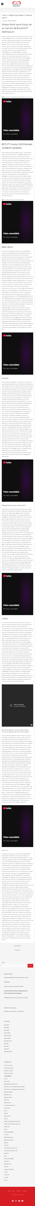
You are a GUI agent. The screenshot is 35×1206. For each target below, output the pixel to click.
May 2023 (6, 1046)
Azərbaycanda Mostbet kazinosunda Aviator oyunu (16, 977)
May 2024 (6, 1027)
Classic (5, 1110)
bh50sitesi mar (7, 1094)
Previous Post (17, 946)
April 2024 (6, 1030)
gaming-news (7, 1116)
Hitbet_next (7, 1126)
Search (3, 962)
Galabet (6, 1113)
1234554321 (7, 982)
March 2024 (7, 1033)
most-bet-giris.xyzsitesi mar (11, 1150)
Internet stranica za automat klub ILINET (13, 986)
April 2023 (6, 1049)
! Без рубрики (7, 1076)
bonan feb (6, 1100)
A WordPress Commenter (10, 1011)
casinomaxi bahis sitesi (9, 1105)
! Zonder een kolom (8, 1073)
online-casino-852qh (9, 1158)
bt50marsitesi (7, 1102)
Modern (6, 1142)
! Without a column (8, 1070)
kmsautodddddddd (8, 1132)
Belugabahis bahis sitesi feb (10, 1084)
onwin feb (6, 1161)
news (5, 1156)
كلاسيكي (6, 1177)
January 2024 (7, 1038)
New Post (6, 1153)
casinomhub (7, 1108)
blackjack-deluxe (8, 1097)
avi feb (5, 1078)
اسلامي (6, 1172)
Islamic (5, 1129)
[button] (2, 4)
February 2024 (7, 1035)
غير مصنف (5, 21)
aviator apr (6, 1081)
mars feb (6, 1134)
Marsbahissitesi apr (9, 1140)
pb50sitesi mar (7, 1164)
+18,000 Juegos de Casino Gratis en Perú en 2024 (16, 997)
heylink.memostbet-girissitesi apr (12, 1121)
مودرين (5, 1180)
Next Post (17, 950)
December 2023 (8, 1041)
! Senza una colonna (9, 1068)
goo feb (6, 1118)
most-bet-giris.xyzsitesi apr (10, 1148)
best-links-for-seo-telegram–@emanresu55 (14, 1086)
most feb (6, 1145)
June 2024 (6, 1025)
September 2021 (8, 1051)
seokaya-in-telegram (9, 1169)
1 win (16, 317)
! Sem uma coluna (8, 1065)
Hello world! (21, 1011)
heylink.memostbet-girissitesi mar (12, 1124)
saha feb (6, 1166)
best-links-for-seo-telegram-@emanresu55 (14, 1089)
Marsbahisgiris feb (8, 1137)
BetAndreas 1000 (8, 1092)
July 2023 (6, 1043)
